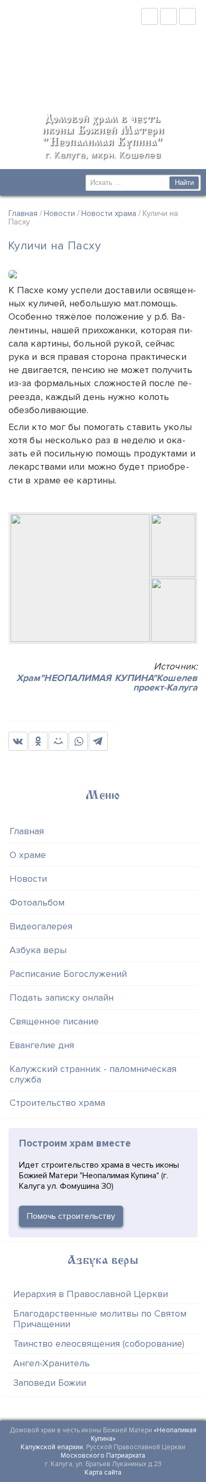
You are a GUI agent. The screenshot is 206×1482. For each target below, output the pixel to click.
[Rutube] (168, 16)
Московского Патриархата (103, 1455)
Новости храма (108, 213)
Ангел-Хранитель (51, 1363)
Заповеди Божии (49, 1382)
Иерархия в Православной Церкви (90, 1294)
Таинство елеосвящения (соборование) (98, 1343)
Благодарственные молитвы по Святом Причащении (99, 1319)
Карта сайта (103, 1472)
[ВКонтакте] (149, 16)
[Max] (187, 16)
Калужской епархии (52, 1447)
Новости (59, 213)
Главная (23, 213)
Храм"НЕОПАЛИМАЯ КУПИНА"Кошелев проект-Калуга (107, 682)
